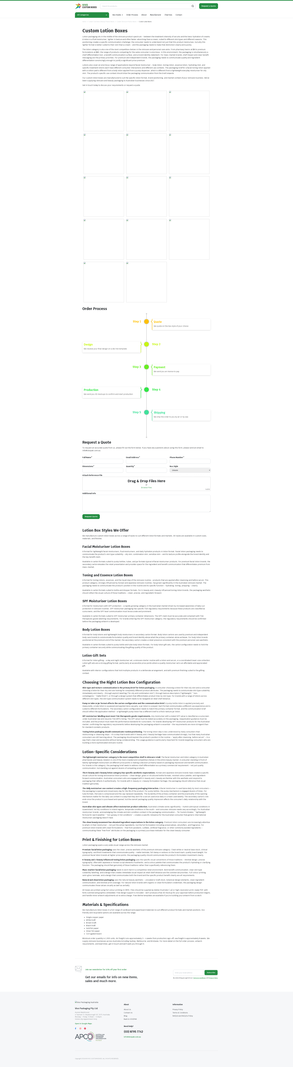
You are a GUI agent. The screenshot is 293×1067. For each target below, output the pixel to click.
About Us (127, 1009)
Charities (168, 15)
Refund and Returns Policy (183, 1016)
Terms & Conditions (199, 978)
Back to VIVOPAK (130, 1019)
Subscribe (211, 973)
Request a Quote (209, 6)
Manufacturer (155, 15)
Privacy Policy (213, 978)
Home (84, 22)
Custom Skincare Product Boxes (127, 22)
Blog (125, 1016)
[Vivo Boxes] (86, 6)
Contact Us (128, 1013)
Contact (179, 15)
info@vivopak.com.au (132, 1037)
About (144, 15)
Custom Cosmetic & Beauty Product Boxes (101, 22)
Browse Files (146, 487)
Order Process (132, 15)
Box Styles (117, 15)
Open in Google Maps (83, 1024)
